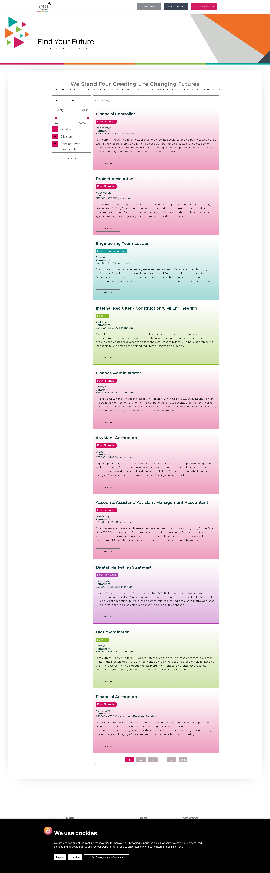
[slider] (56, 118)
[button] (228, 6)
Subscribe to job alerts (71, 158)
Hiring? (149, 6)
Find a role (176, 6)
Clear (85, 109)
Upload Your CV (203, 6)
